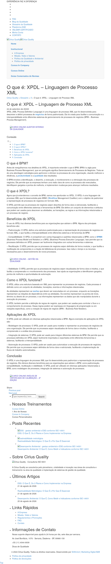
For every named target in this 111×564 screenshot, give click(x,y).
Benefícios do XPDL (21, 149)
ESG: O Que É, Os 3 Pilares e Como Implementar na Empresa (44, 433)
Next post (13, 393)
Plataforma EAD (19, 27)
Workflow (52, 198)
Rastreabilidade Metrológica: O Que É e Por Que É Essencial (44, 441)
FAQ (14, 19)
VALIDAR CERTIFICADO (22, 29)
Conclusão (18, 157)
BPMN (99, 236)
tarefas (36, 291)
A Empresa (19, 53)
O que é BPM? (19, 144)
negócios (39, 114)
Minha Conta (17, 32)
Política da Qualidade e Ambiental (28, 58)
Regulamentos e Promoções (30, 517)
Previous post (14, 390)
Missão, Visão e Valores (24, 55)
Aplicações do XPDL (22, 155)
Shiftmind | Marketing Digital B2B (86, 552)
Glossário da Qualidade (22, 24)
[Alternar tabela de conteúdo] (9, 141)
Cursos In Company (20, 414)
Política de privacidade (24, 61)
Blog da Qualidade (20, 21)
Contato (21, 523)
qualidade (38, 175)
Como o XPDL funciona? (23, 152)
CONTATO (16, 35)
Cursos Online (18, 408)
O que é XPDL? (20, 147)
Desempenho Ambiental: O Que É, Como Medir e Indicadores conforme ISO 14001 (53, 449)
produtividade (23, 175)
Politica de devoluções (21, 558)
